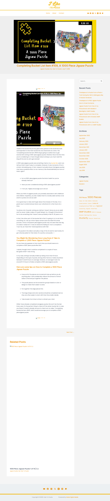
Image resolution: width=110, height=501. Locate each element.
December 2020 (84, 153)
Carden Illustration (83, 203)
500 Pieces (83, 197)
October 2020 (83, 159)
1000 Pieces (94, 197)
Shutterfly (83, 218)
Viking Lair (91, 218)
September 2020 (84, 162)
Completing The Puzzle (84, 206)
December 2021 (84, 147)
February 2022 (83, 141)
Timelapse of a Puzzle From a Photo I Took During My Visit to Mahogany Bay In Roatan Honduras (91, 95)
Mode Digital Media (72, 497)
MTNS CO (94, 212)
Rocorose (95, 215)
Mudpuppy (98, 212)
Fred (91, 206)
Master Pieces (94, 208)
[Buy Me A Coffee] (102, 13)
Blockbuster (95, 201)
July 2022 (82, 138)
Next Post (70, 332)
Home (48, 13)
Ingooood (99, 206)
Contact (61, 13)
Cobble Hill (95, 203)
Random (81, 184)
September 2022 (84, 135)
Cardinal (90, 203)
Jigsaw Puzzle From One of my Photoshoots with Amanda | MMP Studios (89, 116)
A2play (80, 201)
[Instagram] (93, 13)
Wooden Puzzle (97, 218)
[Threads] (97, 13)
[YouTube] (88, 13)
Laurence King (82, 208)
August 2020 (83, 164)
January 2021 (83, 150)
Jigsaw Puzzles (44, 69)
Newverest (81, 215)
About (54, 13)
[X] (95, 13)
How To (94, 206)
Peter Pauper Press (88, 215)
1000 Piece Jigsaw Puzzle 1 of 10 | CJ (24, 469)
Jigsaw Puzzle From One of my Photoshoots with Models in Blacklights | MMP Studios (88, 108)
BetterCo (90, 201)
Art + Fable (85, 201)
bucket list (54, 163)
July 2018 (82, 170)
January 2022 (83, 144)
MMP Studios (85, 211)
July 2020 (82, 167)
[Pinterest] (100, 13)
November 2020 (84, 156)
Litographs (88, 208)
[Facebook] (90, 13)
